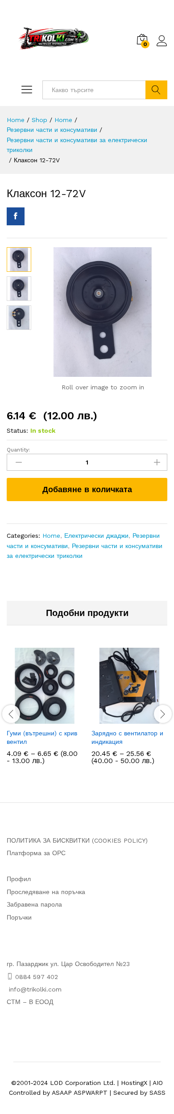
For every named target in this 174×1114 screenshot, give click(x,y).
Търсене (156, 89)
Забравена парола (34, 904)
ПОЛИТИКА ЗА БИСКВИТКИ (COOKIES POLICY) (77, 840)
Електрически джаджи (96, 535)
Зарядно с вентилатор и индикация (127, 737)
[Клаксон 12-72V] (16, 216)
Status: (17, 430)
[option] (44, 712)
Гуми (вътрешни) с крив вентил (42, 737)
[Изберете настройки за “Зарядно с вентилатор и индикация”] (119, 718)
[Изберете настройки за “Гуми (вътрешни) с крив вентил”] (34, 718)
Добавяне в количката (87, 489)
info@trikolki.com (35, 989)
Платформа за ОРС (36, 853)
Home (51, 535)
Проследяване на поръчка (46, 891)
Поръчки (19, 917)
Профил (19, 878)
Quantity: (18, 449)
